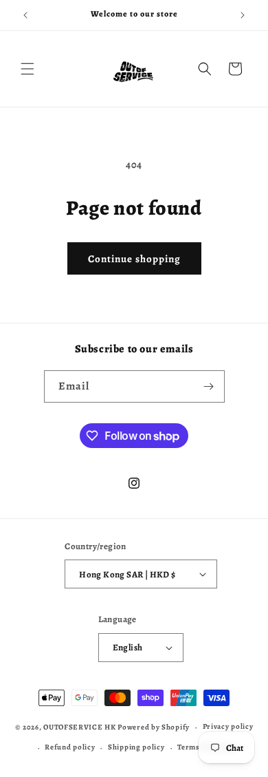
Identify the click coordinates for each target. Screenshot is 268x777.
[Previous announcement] (25, 15)
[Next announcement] (242, 15)
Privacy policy (228, 726)
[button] (27, 69)
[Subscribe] (209, 386)
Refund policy (70, 747)
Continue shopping (134, 259)
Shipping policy (136, 747)
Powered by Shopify (154, 727)
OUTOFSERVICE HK (79, 727)
